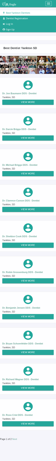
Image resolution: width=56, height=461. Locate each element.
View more (28, 102)
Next (14, 439)
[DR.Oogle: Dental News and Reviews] (9, 3)
